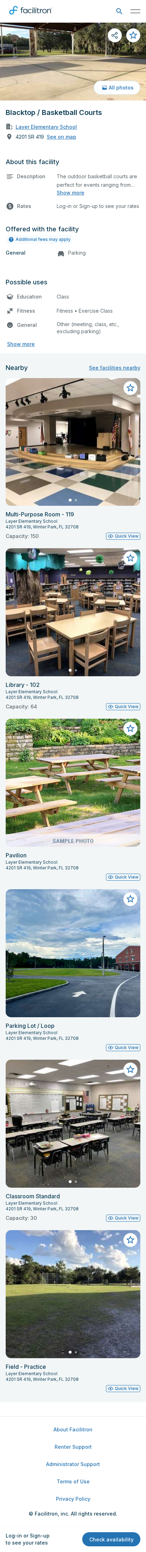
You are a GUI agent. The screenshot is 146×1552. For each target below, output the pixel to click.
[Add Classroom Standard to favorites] (130, 1069)
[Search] (119, 11)
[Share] (115, 35)
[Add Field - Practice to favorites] (130, 1240)
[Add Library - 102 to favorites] (130, 558)
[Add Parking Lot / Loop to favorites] (130, 899)
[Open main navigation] (135, 11)
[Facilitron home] (30, 15)
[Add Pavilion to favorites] (130, 729)
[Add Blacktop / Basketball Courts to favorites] (133, 35)
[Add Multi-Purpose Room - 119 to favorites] (130, 388)
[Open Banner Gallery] (73, 61)
